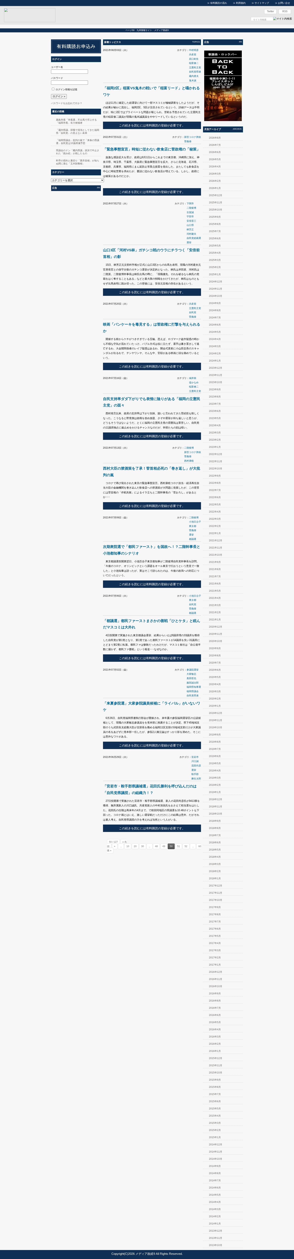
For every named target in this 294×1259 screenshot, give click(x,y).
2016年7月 (215, 1008)
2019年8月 (215, 741)
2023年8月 (215, 396)
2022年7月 (215, 490)
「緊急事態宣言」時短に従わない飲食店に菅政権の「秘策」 (151, 149)
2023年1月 (215, 447)
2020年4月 (215, 684)
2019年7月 (215, 749)
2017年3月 (215, 950)
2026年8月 (215, 137)
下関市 (190, 203)
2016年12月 (215, 972)
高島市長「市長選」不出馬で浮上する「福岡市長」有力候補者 (76, 121)
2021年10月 (215, 554)
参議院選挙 (193, 669)
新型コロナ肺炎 (192, 137)
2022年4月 (215, 511)
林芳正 (190, 229)
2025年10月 (215, 209)
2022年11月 (215, 461)
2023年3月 (215, 432)
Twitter (270, 11)
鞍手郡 (195, 774)
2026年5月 (215, 159)
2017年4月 (215, 943)
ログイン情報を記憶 (66, 89)
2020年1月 (215, 706)
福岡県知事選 (194, 687)
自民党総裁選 (194, 238)
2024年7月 (215, 317)
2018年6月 (215, 842)
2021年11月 (215, 547)
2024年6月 (215, 324)
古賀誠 (190, 212)
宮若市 (195, 757)
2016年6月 (215, 1015)
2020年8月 (215, 655)
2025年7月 (215, 231)
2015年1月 (215, 1137)
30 (142, 846)
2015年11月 (215, 1065)
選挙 (189, 242)
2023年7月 (215, 403)
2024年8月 (215, 310)
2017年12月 (215, 885)
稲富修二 (194, 63)
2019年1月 (215, 792)
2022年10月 (215, 468)
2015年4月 (215, 1115)
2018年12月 (215, 799)
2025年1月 (215, 274)
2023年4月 (215, 425)
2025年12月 (215, 195)
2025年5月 (215, 245)
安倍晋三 (191, 221)
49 (163, 846)
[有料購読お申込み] (76, 52)
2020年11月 (215, 634)
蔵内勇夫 (194, 76)
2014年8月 (215, 1173)
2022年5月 (215, 504)
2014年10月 (215, 1159)
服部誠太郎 (193, 682)
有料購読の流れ (218, 3)
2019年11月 (215, 720)
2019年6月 (215, 756)
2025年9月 (215, 217)
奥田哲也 (191, 678)
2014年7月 (215, 1180)
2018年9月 (215, 821)
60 (199, 846)
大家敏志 (191, 674)
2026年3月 (215, 173)
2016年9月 (215, 993)
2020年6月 (215, 670)
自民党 (192, 312)
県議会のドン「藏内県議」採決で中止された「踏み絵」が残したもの (77, 152)
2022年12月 (215, 454)
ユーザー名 (57, 67)
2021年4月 (215, 598)
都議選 (192, 539)
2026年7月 (215, 145)
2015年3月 (215, 1123)
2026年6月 (215, 152)
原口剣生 (194, 59)
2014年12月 (215, 1144)
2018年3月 (215, 864)
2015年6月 (215, 1101)
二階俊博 (191, 208)
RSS (284, 11)
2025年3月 (215, 260)
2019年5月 (215, 763)
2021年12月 (215, 540)
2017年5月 (215, 936)
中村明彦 (194, 50)
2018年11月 (215, 806)
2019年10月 (215, 727)
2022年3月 (215, 519)
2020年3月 (215, 691)
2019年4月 (215, 770)
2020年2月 (215, 698)
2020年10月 (215, 641)
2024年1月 (215, 360)
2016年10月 (215, 986)
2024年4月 (215, 339)
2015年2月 (215, 1130)
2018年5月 (215, 849)
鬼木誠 (192, 80)
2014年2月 (215, 1216)
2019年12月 (215, 713)
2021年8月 (215, 569)
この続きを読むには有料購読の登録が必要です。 (152, 125)
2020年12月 (215, 626)
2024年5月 (215, 332)
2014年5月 (215, 1194)
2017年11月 (215, 892)
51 (178, 846)
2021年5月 (215, 590)
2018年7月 (215, 835)
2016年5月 (215, 1022)
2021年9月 (215, 562)
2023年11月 (215, 375)
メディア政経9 (145, 1253)
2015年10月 (215, 1072)
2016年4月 (215, 1029)
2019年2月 (215, 785)
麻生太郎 (196, 778)
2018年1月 (215, 878)
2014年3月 (215, 1209)
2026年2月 (215, 181)
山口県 (190, 225)
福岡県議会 (193, 691)
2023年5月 (215, 418)
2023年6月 (215, 411)
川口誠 (195, 761)
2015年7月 (215, 1094)
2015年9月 (215, 1079)
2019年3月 (215, 777)
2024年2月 (215, 353)
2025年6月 (215, 238)
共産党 (192, 54)
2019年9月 (215, 734)
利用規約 (241, 3)
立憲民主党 (195, 67)
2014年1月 (215, 1223)
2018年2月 (215, 871)
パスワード (57, 78)
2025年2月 (215, 267)
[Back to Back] (223, 120)
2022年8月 (215, 483)
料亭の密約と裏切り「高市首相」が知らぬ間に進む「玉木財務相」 (77, 162)
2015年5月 (215, 1108)
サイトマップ (262, 3)
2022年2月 (215, 526)
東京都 (192, 526)
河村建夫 (191, 234)
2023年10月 (215, 382)
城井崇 (192, 378)
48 (156, 846)
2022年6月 (215, 497)
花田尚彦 (196, 765)
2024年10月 (215, 296)
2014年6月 (215, 1187)
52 (186, 846)
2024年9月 (215, 303)
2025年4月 (215, 252)
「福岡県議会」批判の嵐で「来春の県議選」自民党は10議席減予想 (77, 142)
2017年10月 (215, 900)
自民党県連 (195, 71)
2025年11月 (215, 202)
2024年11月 (215, 288)
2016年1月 (215, 1051)
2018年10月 (215, 813)
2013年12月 (215, 1230)
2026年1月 (215, 188)
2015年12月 (215, 1058)
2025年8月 (215, 224)
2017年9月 (215, 907)
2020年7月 (215, 662)
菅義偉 (187, 141)
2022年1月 (215, 533)
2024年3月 (215, 346)
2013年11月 (215, 1238)
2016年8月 (215, 1000)
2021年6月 (215, 583)
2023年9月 (215, 389)
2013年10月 (215, 1245)
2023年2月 (215, 439)
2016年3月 (215, 1036)
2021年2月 (215, 612)
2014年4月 (215, 1202)
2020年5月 (215, 677)
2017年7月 (215, 921)
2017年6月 (215, 928)
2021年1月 (215, 619)
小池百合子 (195, 521)
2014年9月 (215, 1166)
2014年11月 (215, 1151)
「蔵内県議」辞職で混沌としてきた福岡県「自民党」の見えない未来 (77, 131)
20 (135, 846)
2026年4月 (215, 166)
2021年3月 (215, 605)
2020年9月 (215, 648)
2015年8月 (215, 1087)
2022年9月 (215, 475)
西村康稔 (189, 460)
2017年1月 (215, 964)
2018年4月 (215, 857)
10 (127, 846)
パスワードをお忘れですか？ (66, 103)
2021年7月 (215, 576)
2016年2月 (215, 1043)
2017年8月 (215, 914)
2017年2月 (215, 957)
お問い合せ (284, 3)
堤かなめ (194, 382)
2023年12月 (215, 368)
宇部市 (190, 216)
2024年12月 (215, 281)
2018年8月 (215, 828)
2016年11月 (215, 979)
